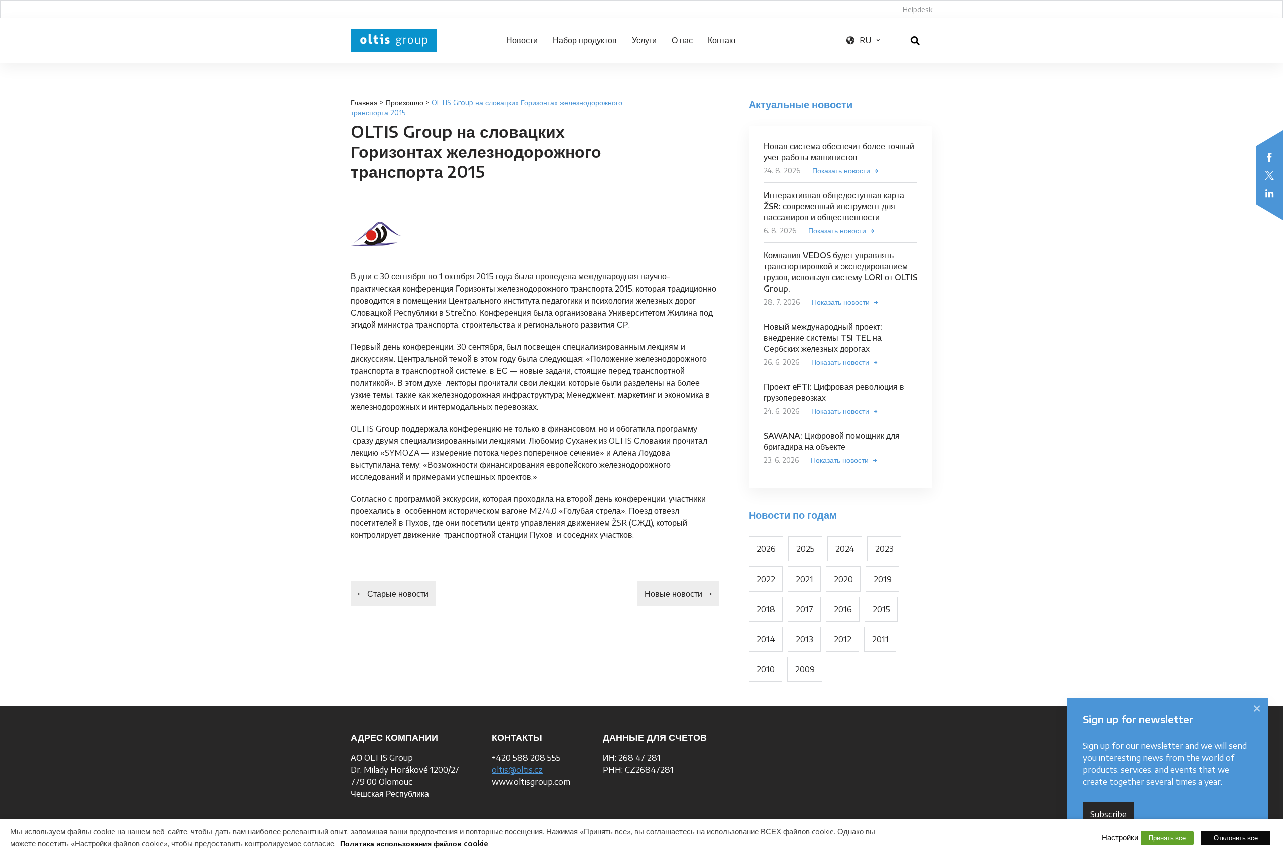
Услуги (644, 40)
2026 (766, 549)
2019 (883, 579)
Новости (522, 40)
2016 (843, 609)
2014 (766, 639)
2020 (843, 579)
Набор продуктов (585, 40)
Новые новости (673, 594)
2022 (766, 579)
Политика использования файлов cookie (414, 843)
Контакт (722, 40)
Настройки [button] (1120, 837)
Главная (364, 102)
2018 (766, 609)
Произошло (404, 102)
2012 (842, 639)
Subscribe (1108, 814)
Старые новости (398, 594)
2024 (844, 549)
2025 (805, 549)
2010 (766, 669)
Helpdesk (917, 9)
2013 (804, 639)
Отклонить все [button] (1236, 838)
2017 (804, 609)
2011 (880, 639)
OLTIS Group (394, 40)
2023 (884, 549)
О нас (682, 40)
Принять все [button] (1167, 838)
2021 (804, 579)
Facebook (1269, 157)
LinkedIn (1269, 193)
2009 (805, 669)
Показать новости (841, 170)
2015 (881, 609)
